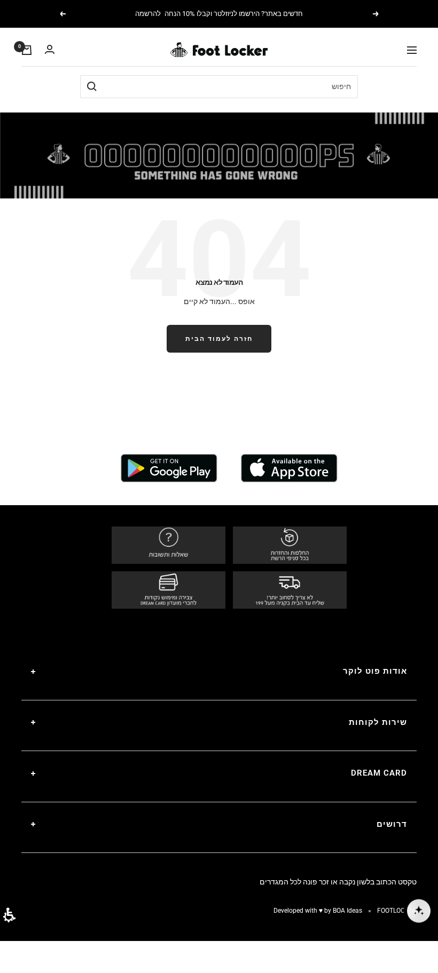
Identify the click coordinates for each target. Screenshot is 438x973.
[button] (9, 915)
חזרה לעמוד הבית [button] (219, 338)
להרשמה (148, 14)
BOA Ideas (347, 910)
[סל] (26, 50)
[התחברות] (49, 50)
